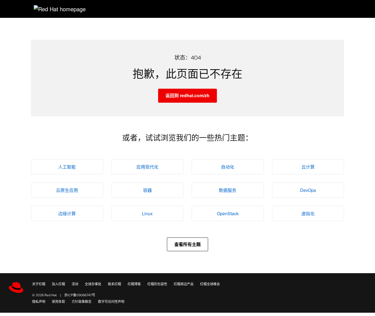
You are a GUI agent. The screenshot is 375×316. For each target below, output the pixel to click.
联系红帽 (114, 284)
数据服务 (227, 190)
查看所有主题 (187, 244)
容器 (147, 190)
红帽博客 (134, 284)
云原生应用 (67, 190)
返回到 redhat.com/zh (187, 95)
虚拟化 (308, 213)
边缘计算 (67, 213)
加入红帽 (58, 284)
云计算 (308, 167)
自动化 (227, 167)
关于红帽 (38, 284)
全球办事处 (93, 284)
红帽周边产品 (184, 284)
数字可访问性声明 (111, 302)
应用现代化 (147, 167)
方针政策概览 (81, 302)
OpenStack (228, 213)
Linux (147, 213)
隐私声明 (38, 302)
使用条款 (58, 302)
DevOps (308, 190)
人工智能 (67, 167)
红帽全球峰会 (210, 284)
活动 (75, 284)
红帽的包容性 (157, 284)
